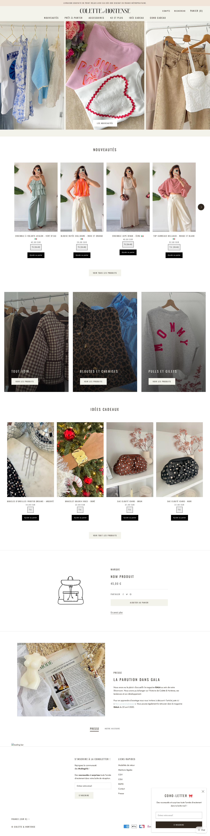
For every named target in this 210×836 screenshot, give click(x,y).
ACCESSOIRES (96, 17)
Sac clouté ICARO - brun (129, 501)
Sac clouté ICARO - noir (179, 501)
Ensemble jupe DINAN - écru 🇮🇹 (128, 236)
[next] (201, 207)
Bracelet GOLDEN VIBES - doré (80, 501)
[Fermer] (203, 791)
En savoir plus (117, 612)
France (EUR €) (19, 819)
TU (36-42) (36, 247)
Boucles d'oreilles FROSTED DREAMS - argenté (30, 501)
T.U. (30, 509)
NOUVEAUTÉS (51, 17)
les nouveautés (105, 123)
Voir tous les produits (105, 273)
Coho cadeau (158, 17)
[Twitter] (127, 594)
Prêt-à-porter (74, 17)
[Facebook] (123, 594)
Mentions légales (125, 769)
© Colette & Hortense (23, 826)
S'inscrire (179, 825)
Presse (121, 793)
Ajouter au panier (36, 255)
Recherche (180, 10)
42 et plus (116, 17)
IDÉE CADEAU (136, 17)
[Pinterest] (130, 594)
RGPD (121, 784)
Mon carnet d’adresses (124, 703)
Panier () (196, 10)
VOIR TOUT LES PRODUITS (105, 535)
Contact (121, 788)
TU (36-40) (128, 244)
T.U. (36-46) (174, 247)
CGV (120, 774)
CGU (120, 779)
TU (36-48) (82, 247)
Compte (166, 10)
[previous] (9, 207)
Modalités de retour (126, 765)
